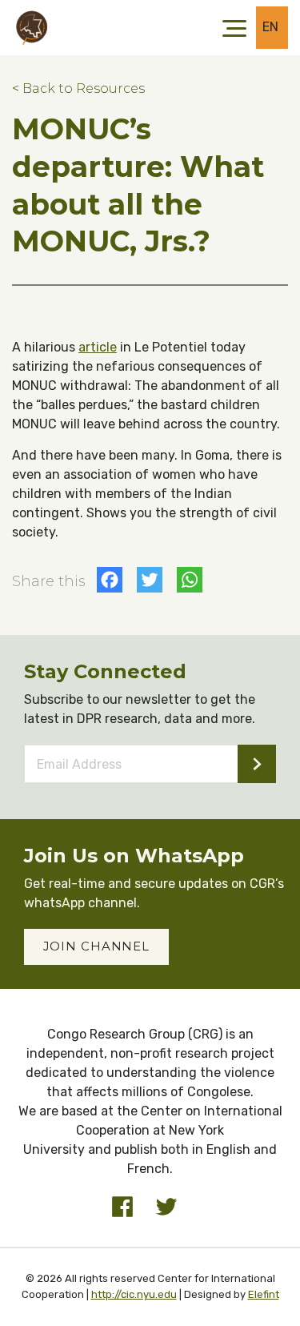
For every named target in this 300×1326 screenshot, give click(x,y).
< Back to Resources (78, 88)
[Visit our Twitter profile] (166, 1207)
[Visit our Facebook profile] (122, 1207)
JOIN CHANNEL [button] (96, 946)
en (270, 26)
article (97, 347)
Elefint (263, 1294)
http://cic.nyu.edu (134, 1294)
